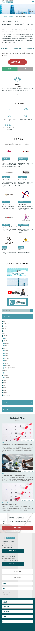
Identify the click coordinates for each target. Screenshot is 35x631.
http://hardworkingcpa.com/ (8, 558)
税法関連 (5, 348)
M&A (4, 333)
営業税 (6, 363)
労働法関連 (5, 375)
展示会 (4, 387)
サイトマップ (5, 594)
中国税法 (5, 326)
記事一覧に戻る (17, 48)
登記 (6, 338)
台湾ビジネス (6, 331)
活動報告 (5, 392)
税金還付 (7, 353)
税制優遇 (5, 370)
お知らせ (5, 385)
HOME (4, 584)
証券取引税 (7, 355)
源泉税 (6, 360)
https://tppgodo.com (6, 543)
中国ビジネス (6, 323)
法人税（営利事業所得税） (10, 368)
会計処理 (5, 341)
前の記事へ (5, 48)
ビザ (4, 321)
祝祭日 (4, 390)
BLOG (4, 588)
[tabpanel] (17, 83)
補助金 (4, 328)
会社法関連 (5, 336)
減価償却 (7, 343)
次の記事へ (29, 48)
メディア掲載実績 (6, 395)
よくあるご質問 (17, 571)
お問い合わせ (15, 62)
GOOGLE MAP (12, 551)
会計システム (7, 345)
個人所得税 (7, 365)
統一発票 (7, 358)
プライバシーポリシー (7, 592)
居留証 (4, 382)
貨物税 (6, 350)
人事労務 (7, 377)
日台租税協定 (8, 373)
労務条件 (5, 380)
